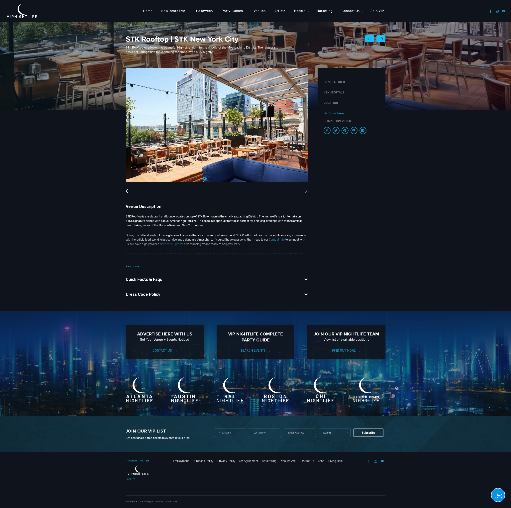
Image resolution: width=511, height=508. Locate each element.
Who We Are (288, 461)
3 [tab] (217, 179)
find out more (344, 350)
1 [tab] (205, 179)
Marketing (324, 11)
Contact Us (351, 11)
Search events (253, 350)
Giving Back (335, 461)
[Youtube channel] (354, 130)
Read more (133, 266)
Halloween (204, 11)
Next (396, 388)
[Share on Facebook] (327, 130)
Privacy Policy (226, 461)
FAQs (321, 461)
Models (300, 11)
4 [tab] (223, 179)
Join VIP (377, 11)
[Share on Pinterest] (345, 130)
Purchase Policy (203, 461)
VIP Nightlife (157, 254)
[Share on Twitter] (336, 130)
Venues (260, 11)
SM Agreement (248, 461)
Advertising (269, 461)
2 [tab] (211, 179)
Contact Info (277, 239)
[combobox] (335, 433)
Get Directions (334, 113)
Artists (279, 11)
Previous (114, 388)
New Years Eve (173, 11)
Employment (181, 461)
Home (147, 11)
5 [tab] (229, 179)
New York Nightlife (171, 244)
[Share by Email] (362, 130)
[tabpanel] (217, 125)
